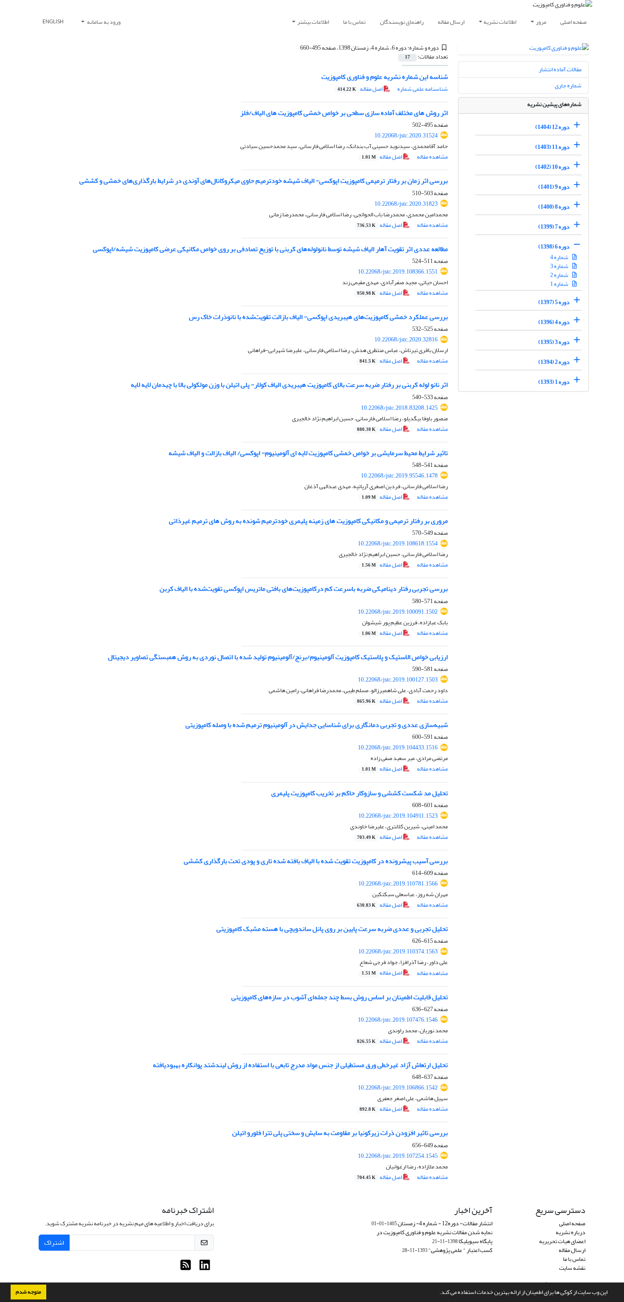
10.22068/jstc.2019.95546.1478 (399, 475)
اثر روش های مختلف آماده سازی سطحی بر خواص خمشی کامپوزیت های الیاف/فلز (344, 112)
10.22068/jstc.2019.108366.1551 (398, 271)
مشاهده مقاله (432, 156)
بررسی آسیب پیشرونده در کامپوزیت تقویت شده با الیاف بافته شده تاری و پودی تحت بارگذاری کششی (316, 861)
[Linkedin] (205, 1267)
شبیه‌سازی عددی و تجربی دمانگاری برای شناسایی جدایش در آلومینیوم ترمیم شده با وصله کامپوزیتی (317, 724)
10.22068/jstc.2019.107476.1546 (398, 1019)
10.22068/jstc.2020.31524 (406, 135)
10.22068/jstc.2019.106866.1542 (398, 1087)
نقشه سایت (572, 1268)
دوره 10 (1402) (552, 167)
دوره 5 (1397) (554, 302)
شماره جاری (568, 85)
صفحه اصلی (573, 22)
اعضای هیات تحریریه (562, 1241)
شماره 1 (559, 284)
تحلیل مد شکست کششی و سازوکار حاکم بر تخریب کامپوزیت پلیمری (359, 793)
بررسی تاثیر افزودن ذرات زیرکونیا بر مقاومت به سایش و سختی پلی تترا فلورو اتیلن (340, 1132)
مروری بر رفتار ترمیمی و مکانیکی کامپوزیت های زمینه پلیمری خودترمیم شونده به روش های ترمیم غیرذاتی (308, 520)
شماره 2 (559, 275)
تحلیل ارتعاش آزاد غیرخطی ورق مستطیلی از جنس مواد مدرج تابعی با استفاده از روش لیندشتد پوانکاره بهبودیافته (300, 1065)
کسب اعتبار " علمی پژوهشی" (460, 1250)
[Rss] (186, 1267)
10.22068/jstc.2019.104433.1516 (398, 747)
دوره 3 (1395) (554, 342)
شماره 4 (559, 257)
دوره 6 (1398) (554, 246)
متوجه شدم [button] (28, 1292)
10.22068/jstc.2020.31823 (406, 204)
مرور (541, 22)
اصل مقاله (360, 89)
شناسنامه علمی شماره (422, 89)
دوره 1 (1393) (554, 382)
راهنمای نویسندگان (402, 22)
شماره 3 (559, 266)
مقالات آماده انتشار (560, 69)
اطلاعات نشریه (499, 22)
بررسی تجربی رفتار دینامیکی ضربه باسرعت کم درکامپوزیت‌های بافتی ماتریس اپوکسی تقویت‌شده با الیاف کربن (304, 588)
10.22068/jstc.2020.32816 (406, 339)
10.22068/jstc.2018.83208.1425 (399, 408)
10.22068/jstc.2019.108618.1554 (398, 543)
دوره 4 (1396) (554, 322)
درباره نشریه (570, 1232)
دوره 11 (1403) (552, 147)
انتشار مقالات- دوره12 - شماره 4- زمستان (445, 1223)
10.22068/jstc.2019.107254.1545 (398, 1156)
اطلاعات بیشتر (313, 22)
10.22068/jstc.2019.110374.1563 (398, 951)
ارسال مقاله (451, 22)
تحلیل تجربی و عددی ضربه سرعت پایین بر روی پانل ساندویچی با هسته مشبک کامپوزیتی (332, 928)
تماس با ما (354, 22)
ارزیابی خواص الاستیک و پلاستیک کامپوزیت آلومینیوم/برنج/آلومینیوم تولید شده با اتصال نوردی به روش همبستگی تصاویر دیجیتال (278, 657)
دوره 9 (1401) (554, 187)
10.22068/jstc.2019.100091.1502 (398, 611)
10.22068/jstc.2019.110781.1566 (398, 883)
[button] (437, 1293)
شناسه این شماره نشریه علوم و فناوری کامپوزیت (384, 76)
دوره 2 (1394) (554, 362)
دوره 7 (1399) (554, 226)
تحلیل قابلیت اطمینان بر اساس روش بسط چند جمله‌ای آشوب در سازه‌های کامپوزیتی (339, 997)
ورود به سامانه (103, 22)
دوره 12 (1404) (552, 127)
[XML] (295, 47)
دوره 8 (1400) (554, 206)
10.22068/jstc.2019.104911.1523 (398, 815)
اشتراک (54, 1242)
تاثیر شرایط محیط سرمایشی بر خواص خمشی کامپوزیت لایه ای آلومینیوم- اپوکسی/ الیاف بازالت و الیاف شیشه (308, 453)
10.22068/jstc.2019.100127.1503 (398, 679)
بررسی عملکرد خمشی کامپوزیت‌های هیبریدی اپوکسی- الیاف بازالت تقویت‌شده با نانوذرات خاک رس (318, 316)
